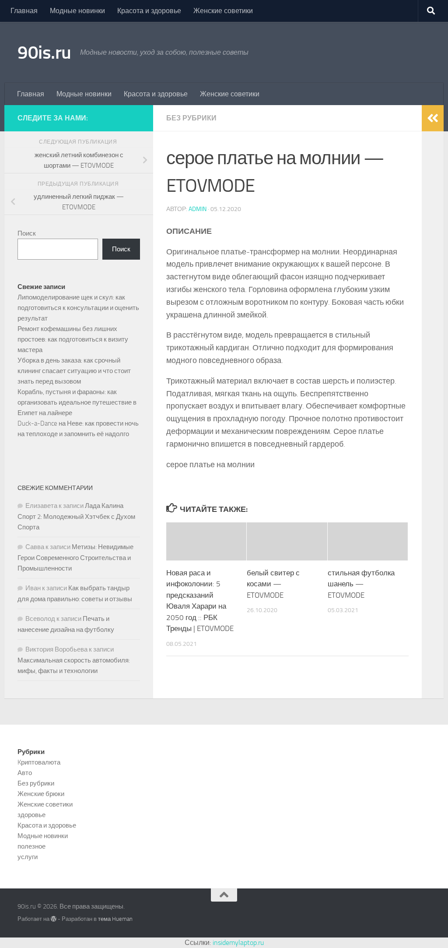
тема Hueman (115, 919)
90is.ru (44, 52)
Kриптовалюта (39, 762)
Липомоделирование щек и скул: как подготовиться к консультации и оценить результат (78, 307)
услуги (28, 857)
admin (197, 209)
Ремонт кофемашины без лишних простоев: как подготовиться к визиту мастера (73, 339)
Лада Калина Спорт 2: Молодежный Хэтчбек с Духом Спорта (76, 516)
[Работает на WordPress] (53, 919)
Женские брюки (41, 794)
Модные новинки (77, 11)
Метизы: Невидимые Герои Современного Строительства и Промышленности (75, 557)
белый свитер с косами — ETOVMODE (273, 583)
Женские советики (223, 11)
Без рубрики (191, 118)
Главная (24, 11)
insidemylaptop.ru (238, 942)
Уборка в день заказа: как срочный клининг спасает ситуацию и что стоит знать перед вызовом (74, 370)
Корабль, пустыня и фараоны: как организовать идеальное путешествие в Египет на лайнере (77, 402)
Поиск (27, 233)
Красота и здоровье (149, 11)
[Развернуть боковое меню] (433, 118)
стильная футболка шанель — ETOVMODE (361, 583)
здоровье (32, 815)
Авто (25, 773)
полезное (32, 846)
